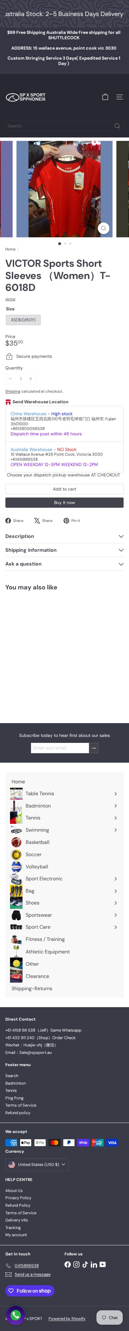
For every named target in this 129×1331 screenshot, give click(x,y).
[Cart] (105, 97)
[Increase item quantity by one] (31, 379)
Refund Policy (17, 1205)
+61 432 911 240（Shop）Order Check (40, 1037)
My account (16, 1234)
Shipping (12, 391)
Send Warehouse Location (41, 402)
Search (11, 1075)
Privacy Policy (18, 1197)
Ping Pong (14, 1098)
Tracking (13, 1227)
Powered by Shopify (67, 1318)
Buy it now (64, 502)
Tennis (11, 1090)
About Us (14, 1190)
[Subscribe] (93, 748)
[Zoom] (104, 228)
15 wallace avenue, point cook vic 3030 (63, 48)
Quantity (14, 368)
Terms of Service (20, 1105)
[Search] (117, 126)
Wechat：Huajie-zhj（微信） (31, 1045)
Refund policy (17, 1112)
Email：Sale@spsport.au (28, 1052)
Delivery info (16, 1220)
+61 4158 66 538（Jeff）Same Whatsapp (43, 1030)
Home (10, 249)
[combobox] (64, 126)
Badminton (15, 1083)
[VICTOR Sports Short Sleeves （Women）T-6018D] (44, 653)
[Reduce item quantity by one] (10, 379)
